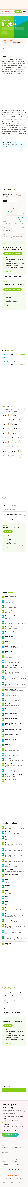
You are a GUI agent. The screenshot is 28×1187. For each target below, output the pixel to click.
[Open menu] (24, 11)
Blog (16, 1159)
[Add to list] (14, 24)
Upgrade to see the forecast (12, 253)
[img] (14, 214)
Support (14, 1184)
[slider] (22, 226)
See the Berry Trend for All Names (14, 276)
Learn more (9, 271)
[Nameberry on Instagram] (18, 1169)
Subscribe (18, 11)
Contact (17, 1164)
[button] (14, 1090)
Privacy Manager (22, 1182)
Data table (7, 230)
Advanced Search (19, 1150)
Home (3, 14)
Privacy (16, 1182)
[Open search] (12, 11)
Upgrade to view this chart (12, 289)
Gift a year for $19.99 (10, 1134)
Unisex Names (5, 1152)
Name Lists (18, 1147)
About (16, 1161)
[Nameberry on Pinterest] (15, 1169)
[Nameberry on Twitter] (10, 1169)
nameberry (14, 1175)
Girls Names (5, 1147)
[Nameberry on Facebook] (12, 1169)
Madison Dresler (7, 20)
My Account (5, 1164)
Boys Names (5, 1150)
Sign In (3, 1161)
